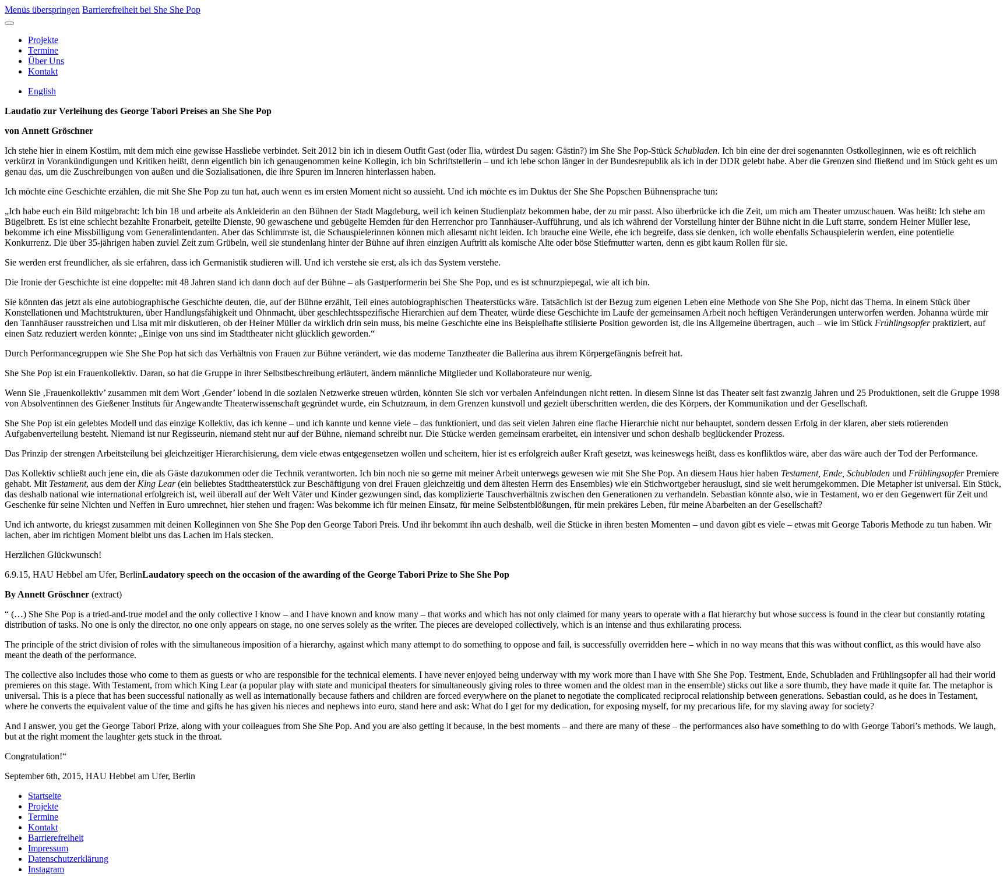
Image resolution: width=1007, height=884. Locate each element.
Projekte (43, 40)
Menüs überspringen (42, 10)
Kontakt (43, 71)
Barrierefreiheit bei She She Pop (141, 10)
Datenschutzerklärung (68, 859)
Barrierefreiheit (55, 838)
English (42, 91)
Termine (43, 50)
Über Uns (46, 61)
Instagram (46, 869)
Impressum (48, 848)
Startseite (44, 796)
